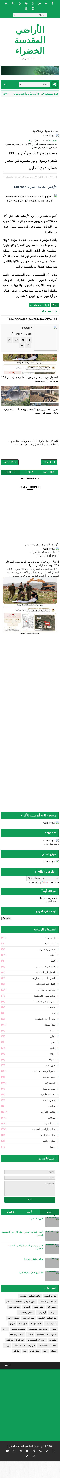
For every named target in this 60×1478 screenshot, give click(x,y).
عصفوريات (50, 1082)
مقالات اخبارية (48, 1112)
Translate (54, 882)
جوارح (53, 1036)
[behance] (6, 3)
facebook (49, 472)
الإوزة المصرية (36, 1218)
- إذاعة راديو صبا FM (49, 898)
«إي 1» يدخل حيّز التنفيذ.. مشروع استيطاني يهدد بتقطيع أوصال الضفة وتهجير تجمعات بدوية (33, 443)
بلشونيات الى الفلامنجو (44, 1001)
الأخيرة (30, 1211)
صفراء (52, 1059)
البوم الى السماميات (46, 966)
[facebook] (52, 3)
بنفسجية (52, 1007)
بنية (54, 1013)
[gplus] (39, 3)
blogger (10, 472)
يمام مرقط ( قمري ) (33, 1259)
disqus (29, 472)
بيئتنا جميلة (50, 1024)
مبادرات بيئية (49, 1088)
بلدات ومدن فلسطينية (45, 995)
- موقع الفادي (52, 900)
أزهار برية (51, 937)
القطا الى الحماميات (46, 984)
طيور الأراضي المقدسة (44, 1071)
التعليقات (10, 1211)
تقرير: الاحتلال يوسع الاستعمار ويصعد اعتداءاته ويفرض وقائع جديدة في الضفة (30, 411)
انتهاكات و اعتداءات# (39, 305)
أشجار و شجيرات (47, 949)
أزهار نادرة (50, 943)
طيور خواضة (49, 1077)
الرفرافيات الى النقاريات (44, 978)
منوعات (52, 1117)
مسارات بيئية (49, 1100)
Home (54, 140)
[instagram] (32, 8)
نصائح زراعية (49, 1141)
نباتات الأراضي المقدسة (44, 1129)
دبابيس (52, 1048)
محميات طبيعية (48, 1094)
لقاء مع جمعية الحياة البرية (30, 1272)
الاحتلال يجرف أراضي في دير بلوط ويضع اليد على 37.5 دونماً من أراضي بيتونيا (30, 379)
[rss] (13, 3)
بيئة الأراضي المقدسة (45, 1019)
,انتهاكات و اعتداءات (13, 176)
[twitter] (45, 3)
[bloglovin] (26, 3)
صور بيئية (51, 1065)
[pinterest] (32, 3)
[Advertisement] (38, 664)
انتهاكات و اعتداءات (39, 140)
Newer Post (10, 462)
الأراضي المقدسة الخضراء (30, 40)
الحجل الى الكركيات (46, 972)
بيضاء (53, 1030)
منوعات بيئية (49, 1123)
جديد (49, 1211)
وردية (53, 1146)
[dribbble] (19, 3)
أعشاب (52, 955)
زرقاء (53, 1053)
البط (53, 960)
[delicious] (26, 8)
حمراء (53, 1042)
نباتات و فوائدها (48, 1135)
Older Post (49, 462)
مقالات (52, 1106)
